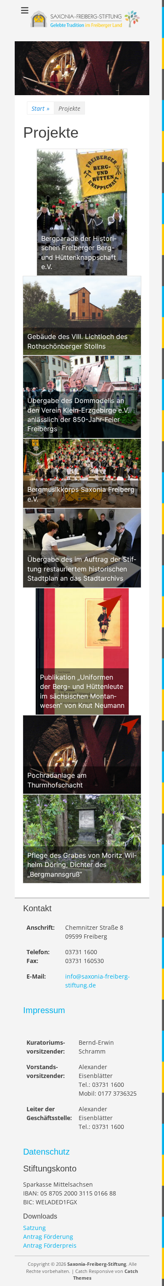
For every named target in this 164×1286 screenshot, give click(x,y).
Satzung (34, 1228)
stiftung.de (80, 985)
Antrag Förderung (48, 1237)
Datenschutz (46, 1151)
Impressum (44, 1010)
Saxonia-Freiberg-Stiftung (96, 1264)
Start (41, 108)
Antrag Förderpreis (50, 1245)
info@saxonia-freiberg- (97, 976)
